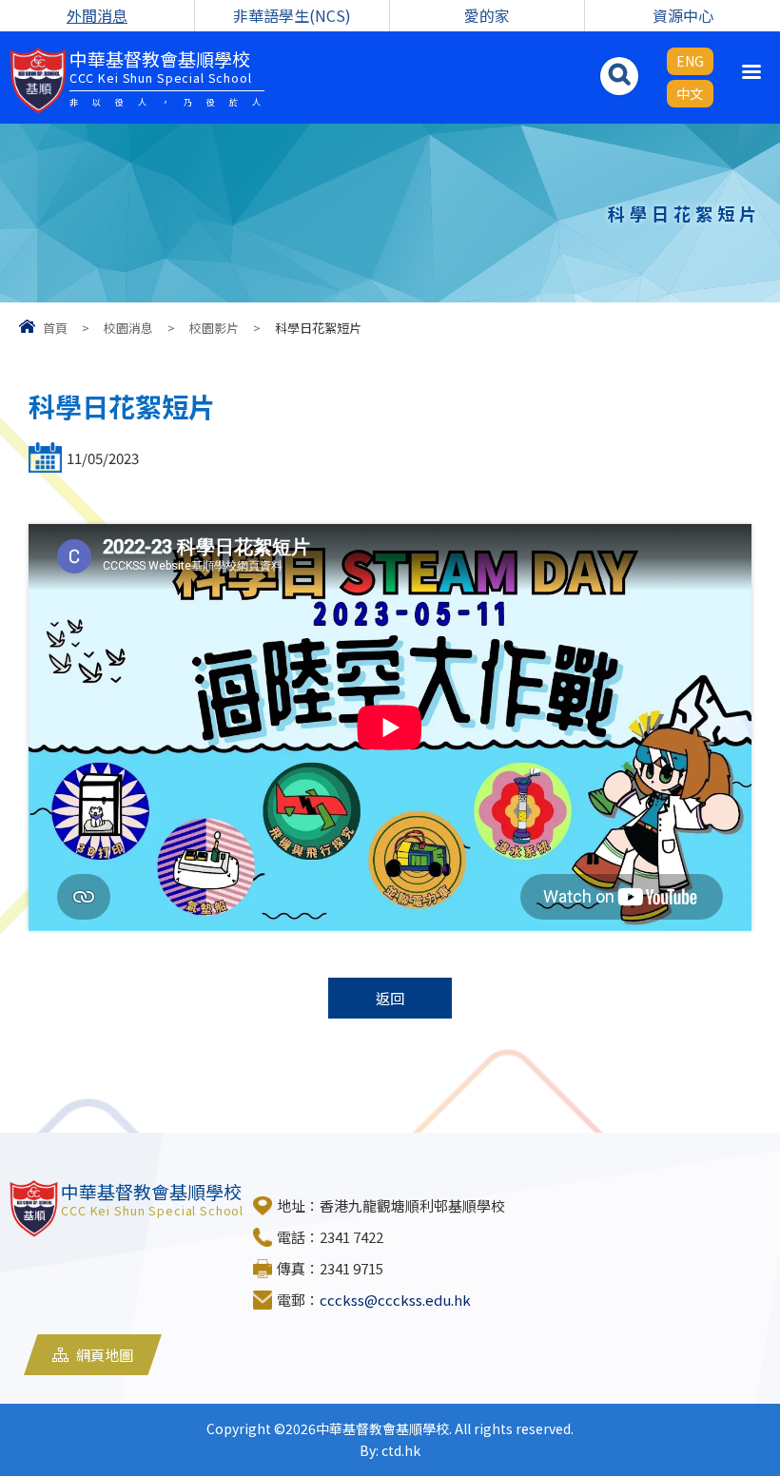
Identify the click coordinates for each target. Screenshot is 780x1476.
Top (731, 1391)
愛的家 (487, 15)
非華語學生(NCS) (292, 15)
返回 (390, 998)
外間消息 (97, 15)
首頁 (55, 328)
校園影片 (214, 328)
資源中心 (683, 15)
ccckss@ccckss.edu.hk (395, 1300)
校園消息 (128, 328)
